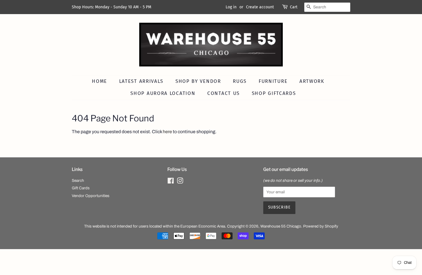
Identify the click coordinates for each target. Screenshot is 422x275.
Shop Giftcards (274, 93)
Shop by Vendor (198, 81)
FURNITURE (273, 81)
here (167, 131)
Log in (231, 7)
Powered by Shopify (320, 226)
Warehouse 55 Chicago (280, 226)
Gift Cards (81, 188)
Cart (293, 7)
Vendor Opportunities (90, 196)
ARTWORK (311, 81)
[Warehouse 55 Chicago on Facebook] (170, 182)
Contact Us (223, 93)
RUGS (240, 81)
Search (78, 180)
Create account (260, 7)
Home (99, 81)
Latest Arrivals (141, 81)
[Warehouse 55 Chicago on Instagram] (180, 182)
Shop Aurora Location (162, 93)
